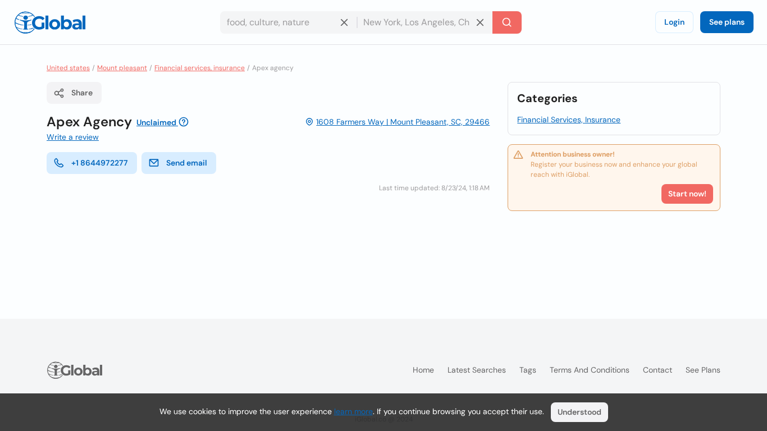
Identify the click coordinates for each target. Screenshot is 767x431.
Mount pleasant (122, 67)
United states (68, 67)
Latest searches (477, 370)
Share (82, 93)
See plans (727, 22)
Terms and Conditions (589, 370)
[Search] (507, 22)
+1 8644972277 (99, 163)
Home (423, 370)
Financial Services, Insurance (568, 119)
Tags (527, 370)
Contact (657, 370)
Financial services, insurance (199, 67)
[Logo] (49, 22)
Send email (186, 163)
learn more (353, 411)
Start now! (687, 194)
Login (674, 22)
